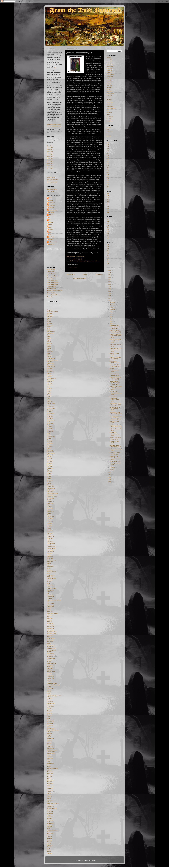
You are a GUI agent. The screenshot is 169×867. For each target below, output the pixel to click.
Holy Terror (50, 535)
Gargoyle (49, 501)
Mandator (49, 615)
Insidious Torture (51, 546)
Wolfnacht (49, 826)
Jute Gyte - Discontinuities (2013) (114, 370)
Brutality (49, 376)
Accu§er (49, 318)
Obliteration (50, 675)
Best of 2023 (50, 147)
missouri (91, 261)
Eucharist (49, 471)
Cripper (49, 393)
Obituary (49, 673)
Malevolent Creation (52, 613)
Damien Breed (51, 408)
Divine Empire (51, 453)
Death (48, 421)
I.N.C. (48, 540)
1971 (108, 261)
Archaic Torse (50, 333)
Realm (48, 718)
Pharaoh (49, 700)
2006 (108, 174)
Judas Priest (50, 561)
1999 (108, 193)
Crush (48, 398)
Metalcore (109, 95)
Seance (49, 745)
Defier (48, 433)
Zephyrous (50, 845)
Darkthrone (50, 418)
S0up (50, 234)
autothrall (51, 237)
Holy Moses (50, 533)
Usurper (49, 791)
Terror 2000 (50, 773)
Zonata (49, 850)
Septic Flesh (50, 746)
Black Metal (109, 62)
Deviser (49, 445)
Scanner (49, 743)
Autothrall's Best (51, 177)
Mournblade (50, 641)
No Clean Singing (51, 292)
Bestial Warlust (51, 358)
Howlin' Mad (50, 536)
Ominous (49, 681)
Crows (48, 396)
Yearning (49, 836)
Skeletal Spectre (51, 753)
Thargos (49, 778)
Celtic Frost (50, 385)
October (112, 307)
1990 (108, 212)
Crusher (49, 400)
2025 (109, 272)
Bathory (49, 353)
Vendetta (49, 805)
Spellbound (50, 758)
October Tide (50, 678)
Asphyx (49, 340)
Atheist (49, 346)
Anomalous (50, 325)
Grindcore (109, 78)
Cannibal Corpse (51, 378)
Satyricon (49, 740)
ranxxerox (51, 244)
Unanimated (50, 786)
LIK (48, 601)
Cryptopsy (49, 401)
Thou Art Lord (50, 780)
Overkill (49, 690)
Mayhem (49, 620)
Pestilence (49, 698)
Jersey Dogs (50, 558)
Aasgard (49, 310)
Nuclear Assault (51, 671)
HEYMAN (51, 212)
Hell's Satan (52, 215)
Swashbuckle (50, 763)
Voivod (49, 810)
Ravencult (49, 715)
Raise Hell (49, 713)
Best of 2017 (50, 158)
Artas (48, 335)
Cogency (49, 388)
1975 (108, 253)
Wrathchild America (52, 830)
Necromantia (50, 653)
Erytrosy (49, 470)
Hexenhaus (50, 530)
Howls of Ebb (50, 191)
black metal (81, 261)
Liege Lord (50, 595)
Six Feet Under (51, 751)
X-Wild (48, 831)
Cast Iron (49, 383)
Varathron (49, 796)
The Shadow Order (52, 750)
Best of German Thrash (52, 179)
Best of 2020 (50, 153)
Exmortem (50, 480)
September (113, 309)
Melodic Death (110, 93)
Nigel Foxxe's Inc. (51, 663)
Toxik (48, 785)
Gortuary (49, 506)
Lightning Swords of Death (54, 600)
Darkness (49, 415)
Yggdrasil (49, 838)
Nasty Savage (50, 646)
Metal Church (50, 630)
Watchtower (50, 816)
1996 (108, 200)
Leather (49, 586)
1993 (108, 206)
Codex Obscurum (51, 273)
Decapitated (50, 426)
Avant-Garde (110, 59)
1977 (108, 249)
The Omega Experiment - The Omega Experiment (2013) (115, 418)
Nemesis (49, 660)
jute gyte (86, 261)
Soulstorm (49, 756)
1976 (108, 251)
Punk (108, 110)
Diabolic (49, 448)
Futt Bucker (52, 205)
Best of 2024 (50, 146)
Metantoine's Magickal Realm (54, 290)
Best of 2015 (50, 161)
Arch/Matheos (51, 331)
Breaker (49, 373)
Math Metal (109, 91)
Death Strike (50, 423)
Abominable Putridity (52, 311)
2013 (71, 261)
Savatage (49, 741)
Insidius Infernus (51, 548)
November (113, 304)
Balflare (49, 350)
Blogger (94, 860)
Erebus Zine (50, 278)
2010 (108, 165)
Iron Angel (50, 550)
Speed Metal (110, 116)
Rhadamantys (50, 725)
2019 (108, 146)
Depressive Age (51, 436)
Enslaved (49, 463)
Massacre (49, 621)
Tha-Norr (49, 776)
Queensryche (50, 706)
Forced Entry (50, 498)
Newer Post (70, 275)
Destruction (50, 443)
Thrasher (49, 781)
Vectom (49, 798)
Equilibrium (50, 468)
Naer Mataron (51, 645)
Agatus (49, 321)
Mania (48, 616)
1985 (108, 227)
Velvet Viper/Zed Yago (53, 803)
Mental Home (50, 628)
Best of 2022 (50, 149)
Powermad (50, 701)
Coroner (49, 390)
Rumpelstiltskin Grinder (53, 730)
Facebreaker (50, 485)
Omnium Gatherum (52, 683)
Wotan (49, 828)
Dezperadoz (50, 440)
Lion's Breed (50, 603)
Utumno (49, 795)
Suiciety (49, 760)
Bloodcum (49, 370)
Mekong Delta (50, 626)
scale (55, 67)
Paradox (49, 691)
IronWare (49, 553)
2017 (108, 151)
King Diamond (51, 575)
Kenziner (49, 570)
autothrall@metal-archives (54, 124)
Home (85, 275)
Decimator (50, 428)
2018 (108, 149)
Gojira (48, 505)
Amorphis (49, 323)
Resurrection (50, 721)
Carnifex (49, 381)
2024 (109, 275)
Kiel (50, 220)
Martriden (49, 618)
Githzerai (51, 207)
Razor (48, 716)
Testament (49, 775)
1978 (108, 246)
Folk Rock (109, 72)
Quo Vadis (49, 710)
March (111, 323)
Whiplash (49, 818)
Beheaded (49, 355)
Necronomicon (51, 655)
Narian (51, 224)
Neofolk (109, 97)
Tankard (49, 766)
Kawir (48, 568)
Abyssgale (49, 313)
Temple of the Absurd (52, 768)
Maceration (50, 611)
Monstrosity (50, 635)
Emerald (49, 456)
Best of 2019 (50, 154)
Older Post (99, 275)
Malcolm (51, 222)
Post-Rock (109, 104)
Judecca (49, 563)
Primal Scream (51, 703)
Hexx (48, 531)
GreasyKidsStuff (53, 210)
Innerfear (49, 545)
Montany (49, 636)
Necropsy (49, 656)
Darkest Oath (50, 413)
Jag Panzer (50, 556)
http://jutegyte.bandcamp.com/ (76, 256)
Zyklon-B (49, 853)
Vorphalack (50, 813)
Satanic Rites (50, 738)
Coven (48, 391)
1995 (108, 202)
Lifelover (49, 598)
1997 (108, 197)
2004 (108, 178)
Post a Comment (73, 267)
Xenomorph (50, 833)
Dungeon (49, 455)
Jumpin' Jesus (50, 566)
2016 (108, 153)
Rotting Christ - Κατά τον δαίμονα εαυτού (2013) (115, 463)
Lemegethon (50, 590)
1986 (108, 225)
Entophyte (49, 466)
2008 (108, 170)
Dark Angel (50, 416)
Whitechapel (50, 820)
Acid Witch (49, 316)
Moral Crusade (51, 638)
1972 (108, 259)
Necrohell (49, 651)
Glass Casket (50, 503)
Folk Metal (109, 70)
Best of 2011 (50, 169)
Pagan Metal (110, 102)
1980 (108, 238)
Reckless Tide (50, 720)
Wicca (48, 821)
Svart (48, 761)
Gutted (48, 515)
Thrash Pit (49, 297)
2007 (108, 172)
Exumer (49, 483)
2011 (108, 163)
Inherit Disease (51, 543)
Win (108, 129)
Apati (48, 330)
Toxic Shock (50, 783)
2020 (108, 144)
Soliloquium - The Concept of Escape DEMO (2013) (114, 327)
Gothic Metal (110, 76)
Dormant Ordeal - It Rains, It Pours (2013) (114, 409)
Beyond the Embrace (52, 360)
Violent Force (50, 806)
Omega (49, 680)
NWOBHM (109, 100)
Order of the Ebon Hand (53, 685)
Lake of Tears (50, 585)
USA (96, 261)
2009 (108, 168)
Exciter (49, 476)
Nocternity (50, 665)
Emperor (49, 458)
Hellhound (49, 523)
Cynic (48, 405)
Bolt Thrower (50, 371)
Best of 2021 (50, 151)
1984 (108, 229)
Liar (48, 593)
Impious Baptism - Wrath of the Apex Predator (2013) (114, 383)
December (112, 302)
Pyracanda (50, 705)
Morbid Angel (50, 640)
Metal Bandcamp (51, 288)
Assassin (49, 343)
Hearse (49, 520)
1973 (108, 257)
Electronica (109, 68)
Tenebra (49, 770)
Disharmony (50, 451)
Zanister (49, 841)
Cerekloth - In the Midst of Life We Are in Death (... (115, 388)
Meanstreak (50, 623)
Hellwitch (49, 525)
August (112, 311)
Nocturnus (50, 668)
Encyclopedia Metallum (53, 276)
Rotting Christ (50, 728)
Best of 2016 (50, 160)
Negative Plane (51, 658)
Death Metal (110, 64)
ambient (75, 261)
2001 (108, 184)
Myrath (49, 643)
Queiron (49, 708)
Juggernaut (50, 565)
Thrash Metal (110, 119)
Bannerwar (50, 351)
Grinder (49, 513)
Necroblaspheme (51, 650)
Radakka (49, 711)
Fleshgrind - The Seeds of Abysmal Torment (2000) (115, 336)
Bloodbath (49, 368)
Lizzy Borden (50, 606)
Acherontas (50, 315)
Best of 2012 (50, 167)
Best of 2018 (50, 156)
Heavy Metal (110, 81)
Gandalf (49, 500)
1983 (108, 231)
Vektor (49, 801)
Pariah (49, 693)
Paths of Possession (52, 696)
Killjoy (48, 573)
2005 (108, 176)
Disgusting (50, 450)
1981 (108, 236)
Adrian (49, 320)
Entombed (49, 465)
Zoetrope (49, 846)
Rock (50, 232)
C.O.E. (48, 386)
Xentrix (49, 835)
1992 (108, 208)
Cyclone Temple (51, 403)
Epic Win (109, 127)
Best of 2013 (50, 165)
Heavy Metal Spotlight (52, 282)
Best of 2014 (50, 163)
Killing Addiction (51, 571)
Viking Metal (110, 121)
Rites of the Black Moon (53, 295)
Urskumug (50, 790)
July (111, 314)
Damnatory (50, 410)
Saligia (49, 735)
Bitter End (49, 361)
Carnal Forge (50, 380)
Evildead (49, 473)
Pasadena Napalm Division (54, 695)
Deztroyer (49, 446)
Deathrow (49, 425)
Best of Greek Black (52, 182)
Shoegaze (109, 112)
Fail (107, 134)
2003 (108, 180)
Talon (48, 765)
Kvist (48, 583)
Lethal (48, 591)
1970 (108, 263)
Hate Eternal (50, 516)
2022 (109, 279)
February (112, 467)
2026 (109, 270)
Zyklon (49, 851)
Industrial (109, 87)
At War (49, 341)
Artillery (49, 338)
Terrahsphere (50, 771)
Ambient (109, 57)
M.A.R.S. (49, 610)
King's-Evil (50, 576)
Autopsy (49, 348)
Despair (49, 438)
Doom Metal (110, 66)
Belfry (50, 197)
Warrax (49, 815)
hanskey (51, 239)
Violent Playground (52, 808)
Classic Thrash (50, 271)
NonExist (49, 670)
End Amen (49, 461)
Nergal (49, 661)
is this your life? (53, 242)
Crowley (49, 395)
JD (49, 217)
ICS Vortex (50, 538)
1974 (108, 255)
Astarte (49, 345)
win (98, 261)
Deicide (49, 435)
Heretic (49, 528)
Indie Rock (109, 85)
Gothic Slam (50, 508)
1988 (108, 221)
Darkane (49, 411)
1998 (108, 195)
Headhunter (50, 518)
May (111, 318)
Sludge (108, 114)
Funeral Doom (110, 74)
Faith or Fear (50, 486)
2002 (108, 182)
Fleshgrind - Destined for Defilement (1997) (115, 341)
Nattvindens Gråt (51, 648)
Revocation (50, 723)
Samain (49, 736)
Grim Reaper (50, 511)
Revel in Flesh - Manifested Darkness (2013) (115, 393)
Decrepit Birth (50, 430)
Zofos (48, 848)
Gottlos (49, 510)
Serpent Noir (50, 748)
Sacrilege (49, 733)
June (111, 316)
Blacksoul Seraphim (52, 189)
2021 (108, 142)
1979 (108, 244)
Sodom (49, 755)
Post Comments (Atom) (79, 278)
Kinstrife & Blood (51, 578)
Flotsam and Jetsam (52, 496)
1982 (108, 234)
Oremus (49, 686)
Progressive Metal (111, 108)
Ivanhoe (49, 555)
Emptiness (50, 460)
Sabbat (49, 731)
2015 (108, 155)
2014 (108, 157)
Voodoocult (50, 811)
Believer (49, 356)
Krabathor (49, 580)
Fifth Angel (50, 491)
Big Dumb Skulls (51, 269)
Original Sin (50, 688)
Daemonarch (50, 406)
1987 (108, 223)
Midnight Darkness (52, 631)
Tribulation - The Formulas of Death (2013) (115, 458)
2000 (108, 187)
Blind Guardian (51, 366)
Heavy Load (50, 521)
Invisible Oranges (51, 286)
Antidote (49, 326)
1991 (108, 210)
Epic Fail (109, 136)
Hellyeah (49, 526)
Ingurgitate (50, 541)
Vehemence (50, 800)
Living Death (50, 605)
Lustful (49, 608)
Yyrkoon (49, 840)
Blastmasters (50, 365)
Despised (49, 441)
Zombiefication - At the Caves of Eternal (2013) (115, 350)
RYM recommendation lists (54, 126)
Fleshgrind (50, 495)
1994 (108, 204)
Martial (108, 89)
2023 (109, 277)
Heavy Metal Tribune (52, 284)
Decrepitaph (50, 431)
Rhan (50, 227)
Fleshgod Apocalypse (52, 493)
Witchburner (50, 823)
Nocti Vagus (50, 666)
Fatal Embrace (51, 490)
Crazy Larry (52, 202)
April (111, 321)
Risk (48, 726)
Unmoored (50, 788)
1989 (108, 219)
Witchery (49, 825)
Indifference (110, 131)
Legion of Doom (51, 588)
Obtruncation (50, 676)
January (112, 469)
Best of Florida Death (52, 181)
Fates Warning (51, 488)
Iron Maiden (50, 551)
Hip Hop (109, 83)
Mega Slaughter (51, 625)
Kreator (49, 581)
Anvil (48, 328)
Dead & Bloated (51, 420)
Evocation (49, 475)
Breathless (49, 375)
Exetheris (49, 478)
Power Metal (110, 106)
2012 (108, 161)
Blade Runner (50, 363)
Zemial (49, 843)
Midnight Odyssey (51, 633)
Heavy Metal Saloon (52, 280)
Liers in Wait (50, 596)
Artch (48, 336)
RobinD (51, 229)
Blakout (51, 200)
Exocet (49, 481)
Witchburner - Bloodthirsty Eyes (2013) (114, 434)
